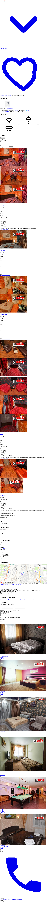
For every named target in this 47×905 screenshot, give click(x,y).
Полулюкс (3, 250)
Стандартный (3, 205)
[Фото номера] (13, 165)
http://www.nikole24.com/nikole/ (9, 559)
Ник (14, 609)
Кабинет (20, 899)
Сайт (1, 609)
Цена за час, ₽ (3, 140)
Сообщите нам (10, 108)
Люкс (1, 434)
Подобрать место (3, 48)
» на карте (16, 110)
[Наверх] (0, 851)
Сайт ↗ (28, 110)
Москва (5, 95)
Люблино (4, 548)
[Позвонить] (23, 897)
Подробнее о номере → (5, 229)
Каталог (9, 95)
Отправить (3, 619)
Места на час (36, 599)
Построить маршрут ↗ (4, 584)
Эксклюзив (3, 495)
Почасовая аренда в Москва (5, 599)
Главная (2, 899)
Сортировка (2, 144)
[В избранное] (0, 659)
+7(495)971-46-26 (4, 111)
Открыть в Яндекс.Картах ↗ (15, 584)
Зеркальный (3, 314)
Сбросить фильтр (4, 517)
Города (8, 899)
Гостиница (14, 599)
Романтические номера (28, 599)
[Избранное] (23, 94)
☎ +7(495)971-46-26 (4, 902)
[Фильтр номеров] (2, 851)
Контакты (16, 899)
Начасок (2, 95)
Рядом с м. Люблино (20, 599)
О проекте (12, 899)
